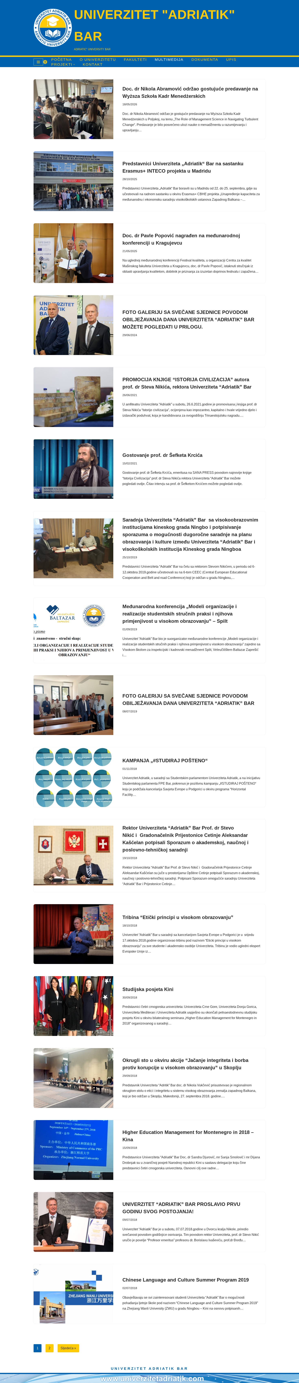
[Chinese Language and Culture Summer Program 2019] (73, 1294)
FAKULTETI (135, 60)
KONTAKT (93, 64)
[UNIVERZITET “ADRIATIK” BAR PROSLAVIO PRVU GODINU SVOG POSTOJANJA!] (73, 1222)
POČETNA (61, 60)
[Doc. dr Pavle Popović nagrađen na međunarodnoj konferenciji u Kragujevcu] (73, 253)
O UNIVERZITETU (98, 60)
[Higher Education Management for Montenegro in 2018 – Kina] (73, 1150)
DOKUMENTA (204, 60)
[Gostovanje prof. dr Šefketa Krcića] (73, 469)
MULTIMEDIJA (169, 60)
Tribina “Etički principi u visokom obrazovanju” (177, 917)
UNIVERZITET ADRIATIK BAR (149, 1369)
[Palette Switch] (45, 62)
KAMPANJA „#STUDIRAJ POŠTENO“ (165, 760)
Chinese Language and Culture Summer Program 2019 (185, 1280)
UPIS (231, 60)
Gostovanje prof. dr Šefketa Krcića (162, 455)
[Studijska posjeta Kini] (73, 1006)
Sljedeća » (68, 1348)
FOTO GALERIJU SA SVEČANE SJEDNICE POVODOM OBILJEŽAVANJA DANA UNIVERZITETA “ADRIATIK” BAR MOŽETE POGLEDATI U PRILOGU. (188, 319)
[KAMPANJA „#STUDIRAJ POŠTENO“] (73, 777)
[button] (74, 64)
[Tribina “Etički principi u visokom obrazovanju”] (73, 934)
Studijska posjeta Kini (148, 989)
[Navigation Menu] (38, 62)
